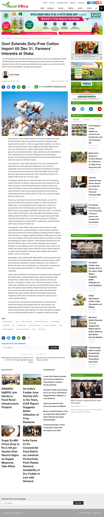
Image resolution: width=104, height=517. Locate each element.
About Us (52, 3)
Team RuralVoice (93, 145)
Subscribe (54, 347)
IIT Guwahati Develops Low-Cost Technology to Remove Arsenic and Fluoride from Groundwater (95, 213)
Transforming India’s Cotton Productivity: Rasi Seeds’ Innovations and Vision (54, 428)
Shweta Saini (92, 309)
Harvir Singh (14, 74)
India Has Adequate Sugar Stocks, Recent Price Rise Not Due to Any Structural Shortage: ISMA (95, 186)
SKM (33, 329)
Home (42, 8)
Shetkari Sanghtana (8, 329)
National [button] (50, 8)
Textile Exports (55, 321)
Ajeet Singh (75, 256)
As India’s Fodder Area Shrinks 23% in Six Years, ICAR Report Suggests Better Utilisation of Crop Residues (31, 405)
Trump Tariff (6, 325)
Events (89, 8)
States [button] (80, 8)
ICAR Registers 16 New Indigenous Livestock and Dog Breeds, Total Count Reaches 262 (95, 134)
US (13, 325)
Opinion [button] (70, 8)
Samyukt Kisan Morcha (23, 329)
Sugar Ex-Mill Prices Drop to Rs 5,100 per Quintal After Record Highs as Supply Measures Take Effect (10, 453)
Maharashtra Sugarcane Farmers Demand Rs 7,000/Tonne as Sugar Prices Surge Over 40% (95, 160)
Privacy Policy (96, 513)
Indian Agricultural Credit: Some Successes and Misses (95, 301)
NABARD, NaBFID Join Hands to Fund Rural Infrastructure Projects (10, 398)
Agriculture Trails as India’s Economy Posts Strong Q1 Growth (50, 358)
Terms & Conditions (84, 513)
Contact (45, 3)
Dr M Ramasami (93, 364)
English (81, 3)
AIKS (60, 325)
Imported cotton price (34, 325)
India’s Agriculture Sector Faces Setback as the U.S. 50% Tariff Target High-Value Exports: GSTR (17, 359)
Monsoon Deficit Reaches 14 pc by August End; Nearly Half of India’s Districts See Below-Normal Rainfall (95, 327)
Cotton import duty (8, 321)
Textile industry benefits (41, 321)
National (9, 38)
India (17, 321)
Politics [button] (61, 8)
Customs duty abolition (50, 325)
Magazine (73, 3)
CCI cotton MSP (21, 325)
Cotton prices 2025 (27, 321)
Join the (52, 86)
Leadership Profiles (62, 3)
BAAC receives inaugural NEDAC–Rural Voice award (86, 401)
